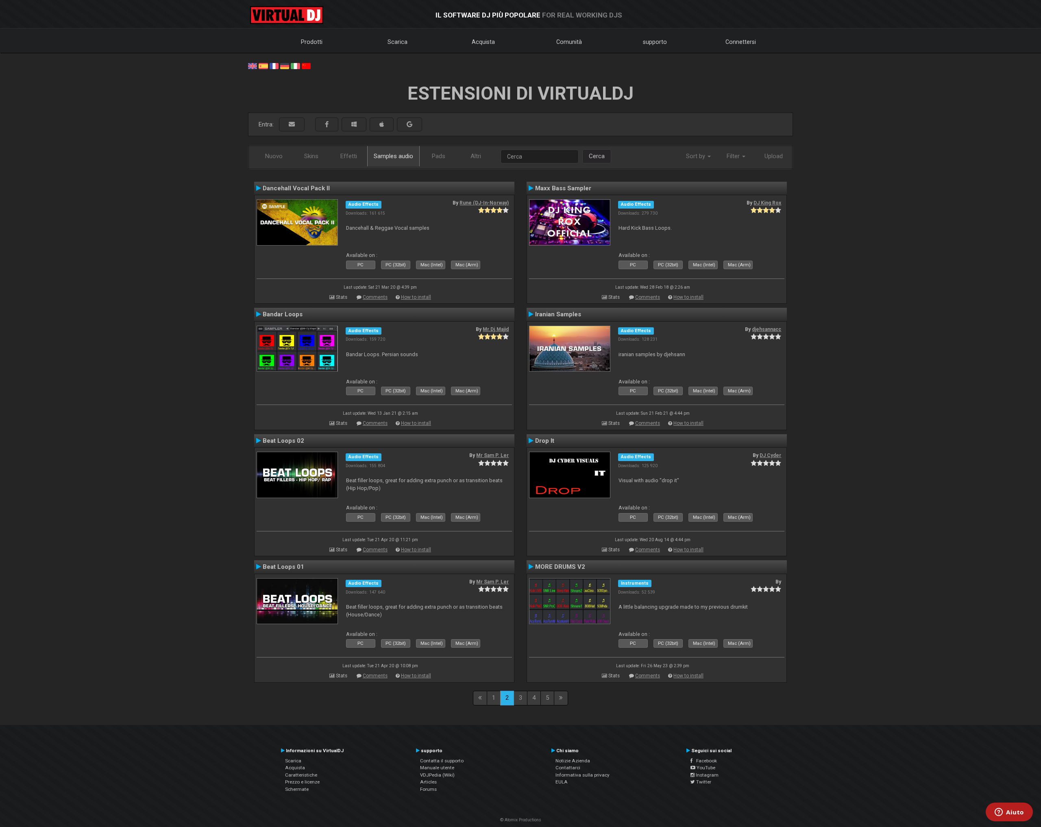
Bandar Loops (283, 314)
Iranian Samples (558, 314)
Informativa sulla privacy (582, 775)
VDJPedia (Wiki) (437, 775)
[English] (252, 65)
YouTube (705, 767)
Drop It (544, 440)
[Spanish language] (263, 65)
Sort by (696, 156)
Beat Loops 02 (283, 440)
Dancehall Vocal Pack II (296, 188)
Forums (428, 789)
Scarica (397, 42)
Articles (428, 782)
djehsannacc (766, 329)
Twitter (703, 782)
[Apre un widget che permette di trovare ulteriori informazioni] (1009, 813)
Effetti (348, 156)
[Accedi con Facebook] (326, 125)
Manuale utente (437, 767)
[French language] (274, 65)
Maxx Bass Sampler (563, 188)
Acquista (483, 42)
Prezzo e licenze (302, 782)
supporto (655, 42)
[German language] (284, 65)
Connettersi (740, 42)
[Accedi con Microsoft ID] (354, 125)
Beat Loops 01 (283, 566)
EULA (561, 782)
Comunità (569, 42)
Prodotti (311, 42)
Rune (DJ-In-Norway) (484, 203)
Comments (375, 297)
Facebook (705, 761)
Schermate (297, 789)
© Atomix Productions (520, 820)
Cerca (597, 156)
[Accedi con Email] (292, 125)
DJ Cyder (770, 455)
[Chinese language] (306, 65)
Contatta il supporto (442, 761)
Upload (773, 156)
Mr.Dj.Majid (496, 329)
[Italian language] (295, 65)
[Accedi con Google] (409, 125)
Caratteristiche (301, 775)
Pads (438, 156)
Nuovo (274, 156)
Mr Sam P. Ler (492, 455)
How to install (416, 297)
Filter (734, 156)
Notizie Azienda (572, 761)
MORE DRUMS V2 (560, 566)
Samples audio (393, 156)
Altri (475, 156)
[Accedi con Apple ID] (382, 125)
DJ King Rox (767, 203)
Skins (311, 156)
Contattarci (567, 767)
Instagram (707, 775)
